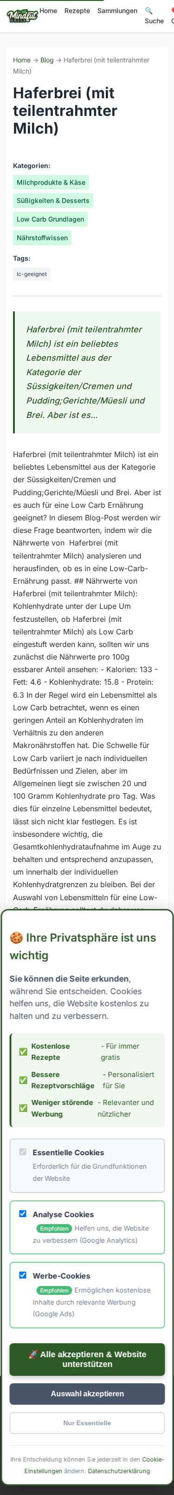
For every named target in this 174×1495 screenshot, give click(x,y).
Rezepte (77, 10)
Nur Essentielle (87, 1423)
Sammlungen (117, 10)
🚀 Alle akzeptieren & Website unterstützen (87, 1359)
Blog (47, 60)
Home (48, 10)
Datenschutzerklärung (119, 1471)
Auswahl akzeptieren (87, 1394)
